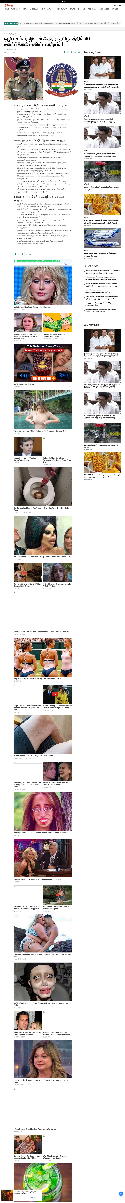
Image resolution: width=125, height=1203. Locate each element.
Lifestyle (34, 9)
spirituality (62, 9)
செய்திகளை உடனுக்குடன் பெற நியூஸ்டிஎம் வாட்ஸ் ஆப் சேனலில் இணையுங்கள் (38, 261)
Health (72, 9)
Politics (25, 9)
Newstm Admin (11, 49)
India (79, 9)
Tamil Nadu (15, 9)
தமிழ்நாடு (13, 34)
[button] (120, 6)
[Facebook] (60, 1)
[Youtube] (65, 1)
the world (92, 9)
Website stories (111, 9)
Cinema (42, 9)
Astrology (51, 9)
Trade (100, 9)
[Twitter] (62, 1)
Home (7, 9)
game (84, 9)
